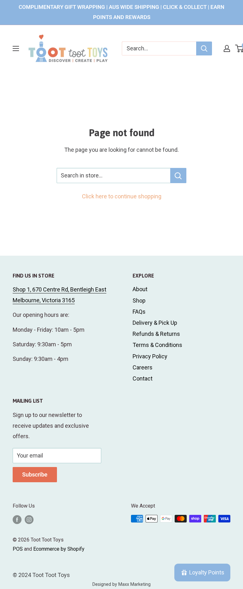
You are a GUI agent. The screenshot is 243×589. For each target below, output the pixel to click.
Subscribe (34, 474)
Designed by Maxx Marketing (121, 584)
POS (18, 549)
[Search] (204, 48)
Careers (143, 367)
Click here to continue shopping (121, 196)
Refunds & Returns (156, 333)
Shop (139, 300)
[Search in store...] (178, 175)
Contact (143, 378)
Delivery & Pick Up (155, 322)
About (140, 289)
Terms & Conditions (157, 345)
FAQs (139, 311)
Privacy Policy (150, 356)
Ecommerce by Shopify (58, 549)
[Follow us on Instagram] (29, 519)
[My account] (227, 48)
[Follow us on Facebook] (17, 519)
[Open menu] (16, 48)
